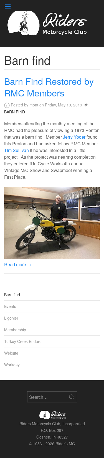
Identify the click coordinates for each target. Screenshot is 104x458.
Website (11, 353)
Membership (15, 329)
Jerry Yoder (74, 137)
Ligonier (11, 318)
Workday (12, 364)
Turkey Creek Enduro (23, 341)
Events (10, 306)
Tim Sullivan (16, 150)
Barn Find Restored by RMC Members (49, 86)
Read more (15, 264)
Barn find (14, 111)
